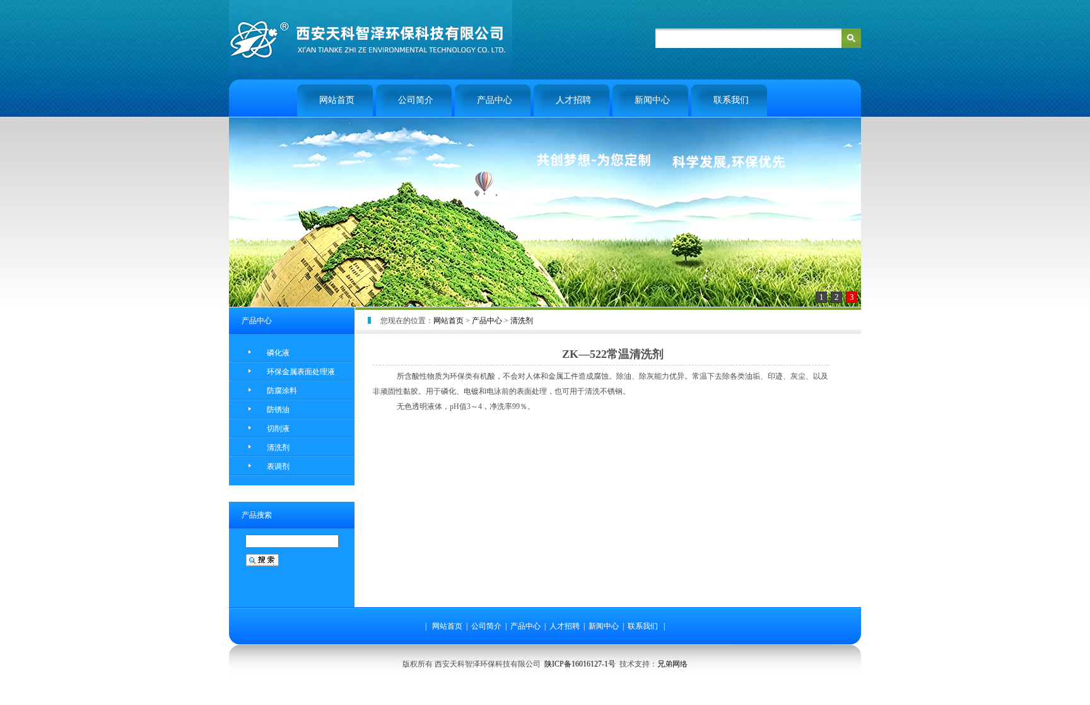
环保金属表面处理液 (301, 371)
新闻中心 (652, 100)
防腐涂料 (282, 390)
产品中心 (494, 100)
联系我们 (731, 100)
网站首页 (337, 100)
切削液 (278, 428)
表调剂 (278, 466)
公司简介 (415, 100)
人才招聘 (573, 100)
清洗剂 (278, 447)
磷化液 (278, 352)
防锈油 (278, 409)
